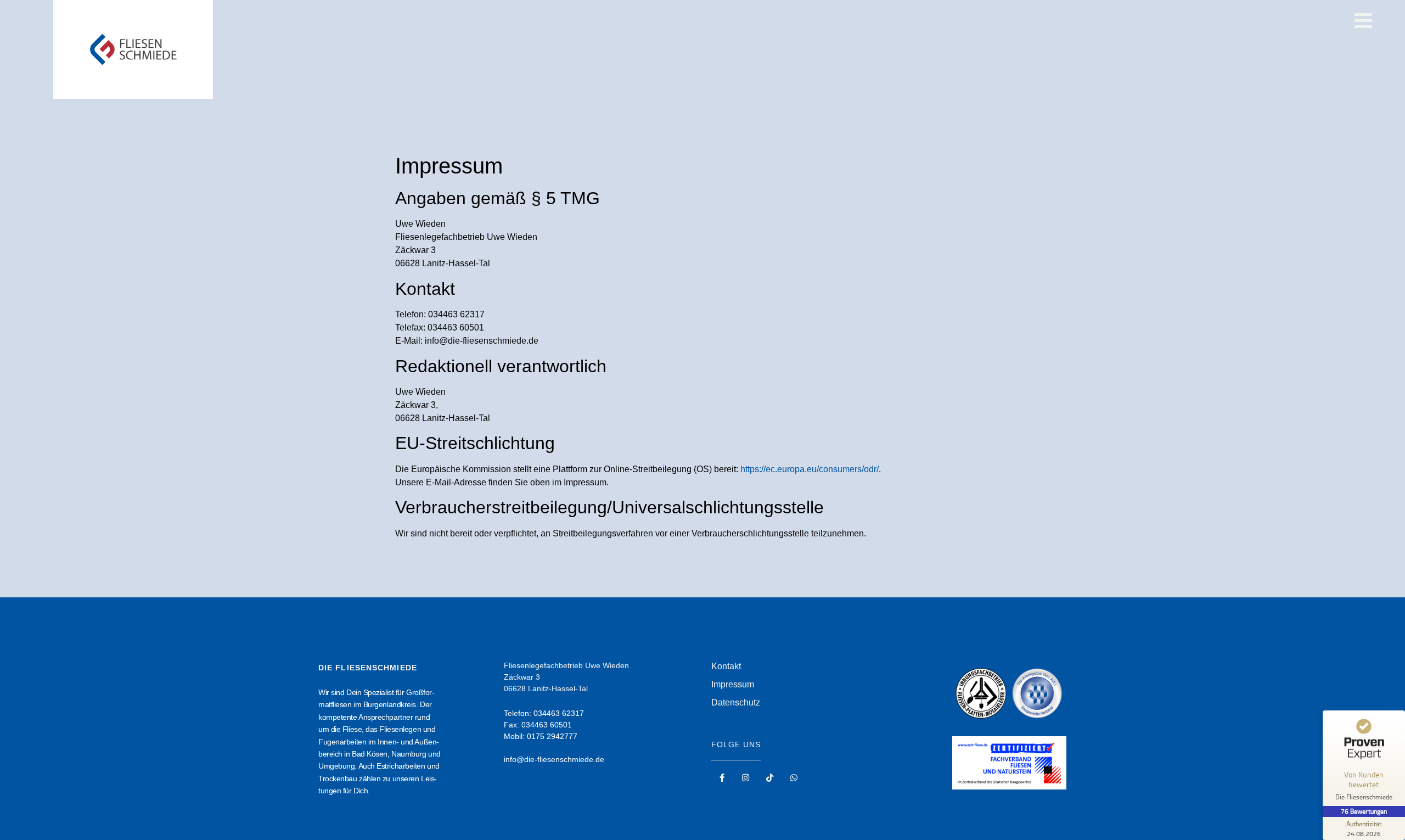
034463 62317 (558, 713)
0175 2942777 (552, 736)
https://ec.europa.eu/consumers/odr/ (809, 469)
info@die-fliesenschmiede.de (554, 759)
